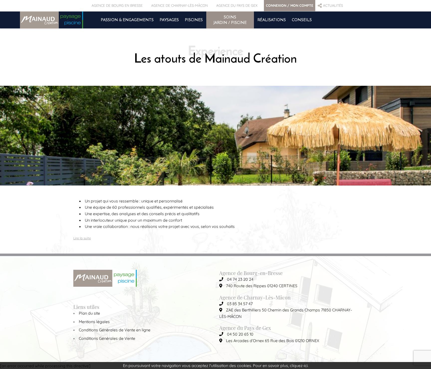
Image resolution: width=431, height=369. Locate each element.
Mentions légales (94, 321)
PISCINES (194, 20)
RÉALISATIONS (271, 20)
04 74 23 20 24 (240, 279)
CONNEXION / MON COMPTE (289, 5)
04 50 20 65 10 (240, 334)
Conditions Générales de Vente (107, 338)
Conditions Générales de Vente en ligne (114, 329)
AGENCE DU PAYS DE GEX (236, 5)
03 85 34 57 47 (240, 303)
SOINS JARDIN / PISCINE (230, 19)
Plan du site (89, 313)
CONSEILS (302, 20)
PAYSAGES (169, 20)
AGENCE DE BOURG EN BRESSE (117, 5)
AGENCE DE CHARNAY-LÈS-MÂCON (179, 5)
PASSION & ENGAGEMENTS (127, 20)
